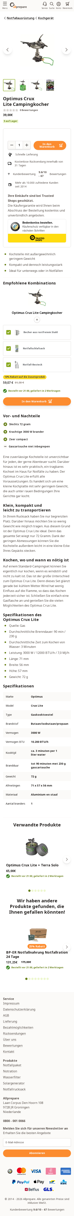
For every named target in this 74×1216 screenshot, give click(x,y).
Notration (10, 1071)
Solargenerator (14, 1083)
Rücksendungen (14, 1033)
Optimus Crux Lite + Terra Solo (32, 865)
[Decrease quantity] (11, 145)
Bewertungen (13, 1045)
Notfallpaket (12, 1065)
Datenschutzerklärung (19, 1009)
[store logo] (18, 5)
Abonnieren (37, 1153)
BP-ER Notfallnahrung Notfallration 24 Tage (37, 954)
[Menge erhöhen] (27, 145)
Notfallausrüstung (20, 18)
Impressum (11, 1003)
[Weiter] (67, 859)
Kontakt (8, 1051)
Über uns (9, 1039)
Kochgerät (46, 18)
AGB (6, 1015)
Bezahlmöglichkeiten (18, 1027)
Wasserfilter (12, 1077)
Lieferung (10, 1021)
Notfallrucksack (14, 1089)
